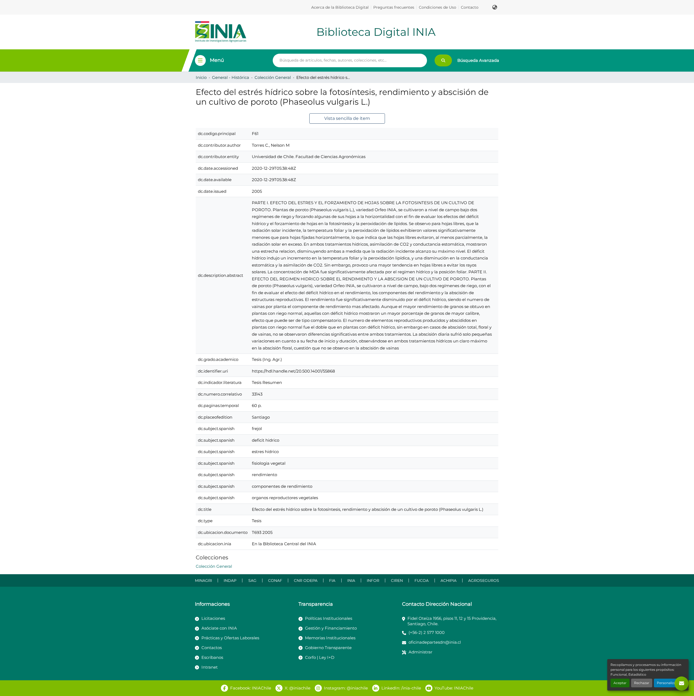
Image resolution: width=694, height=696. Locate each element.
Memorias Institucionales (330, 637)
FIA (332, 580)
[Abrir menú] (200, 60)
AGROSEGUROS (483, 580)
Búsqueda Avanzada (478, 60)
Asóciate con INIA (219, 628)
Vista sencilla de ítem (347, 118)
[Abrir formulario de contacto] (681, 683)
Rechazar (641, 683)
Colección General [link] (273, 77)
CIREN (397, 580)
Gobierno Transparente (328, 647)
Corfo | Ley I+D (319, 657)
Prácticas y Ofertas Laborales (230, 637)
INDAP (230, 580)
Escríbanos (212, 657)
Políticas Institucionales (328, 618)
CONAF (275, 580)
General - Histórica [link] (230, 77)
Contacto (469, 7)
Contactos (211, 647)
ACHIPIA (449, 580)
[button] (494, 7)
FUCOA (422, 580)
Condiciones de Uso (437, 7)
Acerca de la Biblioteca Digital (340, 7)
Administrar (420, 652)
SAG (252, 580)
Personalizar (667, 683)
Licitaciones (213, 618)
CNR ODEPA (305, 580)
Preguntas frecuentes (393, 7)
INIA (351, 580)
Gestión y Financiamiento (331, 628)
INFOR (373, 580)
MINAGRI (203, 580)
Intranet (209, 667)
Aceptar (619, 683)
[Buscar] (443, 60)
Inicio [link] (201, 77)
